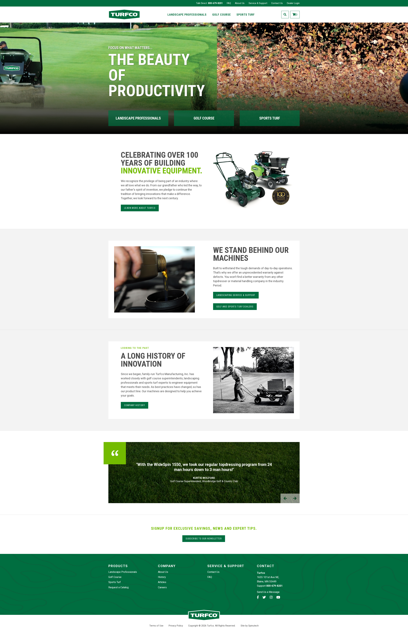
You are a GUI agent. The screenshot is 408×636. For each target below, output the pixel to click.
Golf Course (221, 14)
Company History (134, 405)
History (162, 577)
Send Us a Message (268, 592)
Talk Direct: (209, 3)
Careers (162, 587)
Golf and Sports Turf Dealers (234, 306)
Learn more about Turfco (139, 208)
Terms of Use (156, 625)
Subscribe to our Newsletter (204, 538)
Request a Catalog (118, 587)
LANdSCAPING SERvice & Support (235, 295)
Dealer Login (293, 3)
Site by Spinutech (250, 625)
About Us (239, 3)
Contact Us (277, 3)
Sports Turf (246, 14)
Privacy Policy (176, 625)
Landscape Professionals (187, 14)
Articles (162, 582)
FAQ (229, 3)
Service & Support (258, 3)
